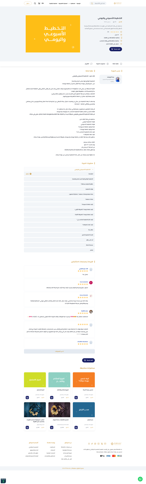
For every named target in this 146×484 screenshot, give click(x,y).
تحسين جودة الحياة (88, 390)
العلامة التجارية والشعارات (63, 424)
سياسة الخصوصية (67, 450)
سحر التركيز (90, 420)
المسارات (52, 450)
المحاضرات (72, 3)
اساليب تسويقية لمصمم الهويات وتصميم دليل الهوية (35, 421)
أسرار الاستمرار (40, 390)
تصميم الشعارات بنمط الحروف (61, 420)
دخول (27, 3)
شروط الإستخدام (67, 453)
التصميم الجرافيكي (33, 447)
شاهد (27, 174)
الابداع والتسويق (40, 424)
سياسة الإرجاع (68, 456)
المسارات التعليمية (63, 3)
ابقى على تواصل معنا (66, 459)
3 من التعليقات (59, 351)
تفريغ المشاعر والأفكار (63, 390)
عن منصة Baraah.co (66, 447)
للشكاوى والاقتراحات (49, 456)
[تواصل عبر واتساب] (140, 479)
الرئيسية (78, 3)
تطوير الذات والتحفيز (88, 395)
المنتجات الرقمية (53, 3)
